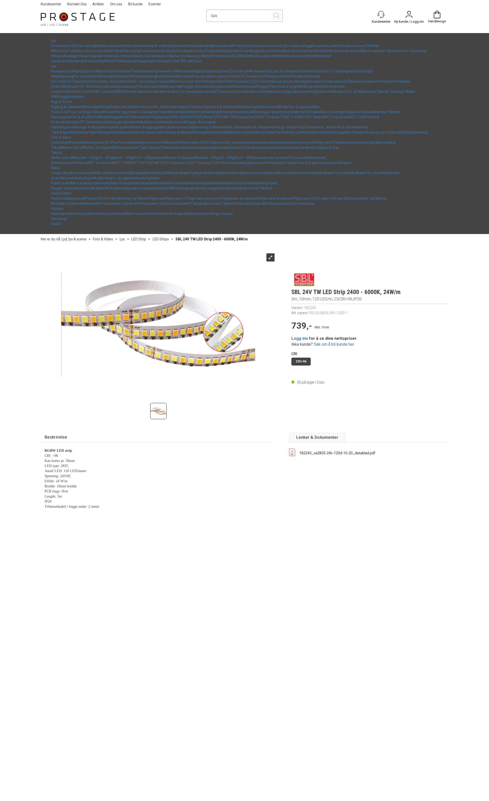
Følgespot (200, 71)
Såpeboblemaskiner (362, 81)
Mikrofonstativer (138, 214)
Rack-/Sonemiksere (151, 56)
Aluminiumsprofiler (186, 81)
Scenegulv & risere (268, 112)
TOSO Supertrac (241, 117)
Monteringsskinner (115, 117)
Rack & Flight (61, 193)
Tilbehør (372, 46)
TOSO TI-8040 (291, 117)
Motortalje (90, 107)
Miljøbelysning (62, 76)
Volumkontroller (166, 61)
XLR (86, 188)
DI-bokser (91, 61)
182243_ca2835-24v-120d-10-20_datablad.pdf (337, 453)
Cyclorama (238, 71)
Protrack (372, 117)
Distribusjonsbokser (121, 86)
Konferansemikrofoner (341, 51)
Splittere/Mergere (330, 92)
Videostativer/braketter (297, 147)
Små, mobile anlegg (295, 46)
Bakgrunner (349, 71)
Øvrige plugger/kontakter (216, 188)
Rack (55, 198)
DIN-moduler (103, 92)
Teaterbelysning (144, 71)
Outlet (56, 224)
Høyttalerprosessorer (291, 56)
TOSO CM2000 (181, 117)
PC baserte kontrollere (233, 92)
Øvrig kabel (150, 178)
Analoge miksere (77, 56)
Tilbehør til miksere (182, 56)
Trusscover (298, 158)
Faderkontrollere (148, 92)
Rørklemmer (195, 112)
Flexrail (94, 117)
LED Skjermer (214, 142)
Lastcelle (126, 107)
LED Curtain (248, 76)
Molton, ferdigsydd (98, 147)
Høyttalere (133, 46)
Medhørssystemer (110, 46)
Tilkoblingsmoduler (206, 203)
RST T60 (137, 163)
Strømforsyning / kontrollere (105, 81)
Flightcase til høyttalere (241, 198)
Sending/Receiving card (297, 142)
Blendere (185, 71)
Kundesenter (51, 4)
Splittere (106, 61)
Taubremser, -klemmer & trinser (330, 127)
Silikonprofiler (213, 81)
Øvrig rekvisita (315, 86)
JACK (93, 188)
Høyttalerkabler (235, 173)
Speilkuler (300, 76)
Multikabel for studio (366, 173)
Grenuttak (174, 86)
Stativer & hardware (245, 147)
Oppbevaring (417, 132)
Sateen (159, 158)
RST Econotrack (337, 117)
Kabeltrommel (173, 122)
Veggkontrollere (71, 97)
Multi (102, 188)
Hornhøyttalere (195, 46)
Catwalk (247, 112)
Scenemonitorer (266, 46)
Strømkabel (180, 183)
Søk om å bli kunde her (334, 344)
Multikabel (143, 183)
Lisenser (208, 92)
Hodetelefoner (319, 56)
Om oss (116, 4)
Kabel (161, 86)
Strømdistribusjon (65, 86)
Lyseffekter (283, 76)
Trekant (97, 112)
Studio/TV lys (329, 71)
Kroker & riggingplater (148, 127)
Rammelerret (192, 142)
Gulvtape (104, 132)
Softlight (366, 71)
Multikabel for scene (334, 173)
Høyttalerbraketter (93, 214)
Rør (182, 112)
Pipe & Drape (307, 163)
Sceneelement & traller (301, 112)
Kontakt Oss (77, 4)
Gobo (283, 86)
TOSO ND (220, 117)
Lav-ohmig (86, 46)
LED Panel (266, 76)
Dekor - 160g (123, 158)
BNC (173, 188)
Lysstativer (269, 147)
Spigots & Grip (327, 147)
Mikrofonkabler (287, 173)
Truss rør (75, 112)
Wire (316, 107)
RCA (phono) (116, 188)
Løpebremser (176, 127)
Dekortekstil (316, 158)
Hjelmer (362, 127)
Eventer (154, 4)
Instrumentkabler (261, 173)
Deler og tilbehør (136, 198)
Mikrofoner (60, 51)
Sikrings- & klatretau (288, 127)
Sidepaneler (181, 203)
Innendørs (108, 76)
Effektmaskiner (236, 81)
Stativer (57, 209)
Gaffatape (80, 132)
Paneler (92, 198)
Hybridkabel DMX (158, 173)
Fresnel (163, 71)
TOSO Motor (203, 117)
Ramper (380, 112)
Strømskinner (141, 117)
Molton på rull (72, 147)
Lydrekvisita (60, 61)
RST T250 (358, 117)
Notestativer (200, 214)
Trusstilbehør (168, 112)
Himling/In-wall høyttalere (162, 46)
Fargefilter (295, 86)
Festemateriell (267, 107)
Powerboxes (147, 86)
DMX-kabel (102, 173)
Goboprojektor (204, 76)
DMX (117, 92)
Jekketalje (177, 107)
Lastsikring (333, 132)
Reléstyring (276, 92)
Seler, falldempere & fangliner (248, 127)
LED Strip (58, 81)
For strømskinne (87, 76)
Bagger (263, 86)
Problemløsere (125, 61)
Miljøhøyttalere (219, 46)
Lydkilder (204, 56)
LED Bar (233, 76)
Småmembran (288, 51)
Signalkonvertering (301, 92)
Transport (359, 132)
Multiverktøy (215, 132)
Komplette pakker (325, 46)
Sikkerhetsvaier (244, 86)
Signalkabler (95, 178)
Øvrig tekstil (279, 158)
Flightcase (324, 142)
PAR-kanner (256, 71)
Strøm (165, 188)
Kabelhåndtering (243, 107)
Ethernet (128, 92)
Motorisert (173, 142)
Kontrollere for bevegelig (181, 92)
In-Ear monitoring (413, 51)
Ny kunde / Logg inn (409, 21)
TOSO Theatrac (267, 117)
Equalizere (265, 56)
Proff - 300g (143, 158)
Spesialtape (120, 132)
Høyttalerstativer (64, 214)
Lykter (346, 132)
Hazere (278, 81)
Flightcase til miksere (276, 198)
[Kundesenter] (381, 14)
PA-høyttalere (242, 46)
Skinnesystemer (126, 147)
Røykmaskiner (313, 81)
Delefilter (249, 56)
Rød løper (278, 163)
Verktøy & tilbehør (178, 132)
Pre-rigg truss (125, 112)
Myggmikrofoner (263, 51)
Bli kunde (135, 4)
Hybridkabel (161, 183)
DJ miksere (126, 56)
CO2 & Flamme (261, 81)
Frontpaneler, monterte (118, 203)
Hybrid (113, 71)
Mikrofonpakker (373, 51)
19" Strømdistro (92, 86)
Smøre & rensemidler (147, 132)
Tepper (291, 163)
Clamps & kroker (216, 107)
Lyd (53, 41)
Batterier (77, 61)
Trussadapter (147, 112)
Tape (92, 132)
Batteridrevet (218, 71)
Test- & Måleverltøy (360, 92)
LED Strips (73, 81)
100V (74, 46)
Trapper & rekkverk (359, 112)
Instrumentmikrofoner (158, 51)
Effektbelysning (143, 76)
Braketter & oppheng (296, 107)
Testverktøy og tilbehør (293, 132)
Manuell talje (109, 107)
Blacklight (185, 76)
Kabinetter (91, 203)
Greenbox (262, 158)
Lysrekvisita (223, 86)
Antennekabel (81, 173)
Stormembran (311, 51)
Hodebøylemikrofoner (232, 51)
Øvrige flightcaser (346, 198)
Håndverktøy (264, 132)
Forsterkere (60, 46)
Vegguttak (145, 61)
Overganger (186, 188)
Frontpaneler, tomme (154, 203)
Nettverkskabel (73, 178)
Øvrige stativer (221, 214)
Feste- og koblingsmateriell (149, 81)
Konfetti (393, 81)
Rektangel (213, 112)
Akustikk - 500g (85, 158)
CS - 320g (105, 158)
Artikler (98, 4)
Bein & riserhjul (332, 112)
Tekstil (56, 147)
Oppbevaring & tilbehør (205, 127)
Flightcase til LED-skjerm (312, 198)
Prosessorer (221, 56)
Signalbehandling (382, 142)
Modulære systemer (67, 203)
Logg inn (299, 338)
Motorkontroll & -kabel (151, 107)
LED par (272, 71)
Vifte (383, 81)
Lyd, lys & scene (74, 239)
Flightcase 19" (177, 198)
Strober (314, 76)
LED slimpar (287, 71)
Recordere (259, 92)
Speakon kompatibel (143, 188)
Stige (87, 112)
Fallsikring (59, 127)
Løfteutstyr (194, 107)
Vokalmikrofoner (127, 51)
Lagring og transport (383, 132)
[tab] (56, 437)
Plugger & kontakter (198, 86)
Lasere (221, 76)
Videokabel (309, 173)
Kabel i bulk (60, 183)
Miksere (57, 56)
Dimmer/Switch (80, 92)
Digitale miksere (104, 56)
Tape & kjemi (61, 132)
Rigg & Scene (61, 102)
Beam (103, 71)
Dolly (403, 132)
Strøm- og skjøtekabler (123, 178)
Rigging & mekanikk (66, 107)
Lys (53, 66)
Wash (76, 71)
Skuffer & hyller (110, 198)
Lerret (160, 142)
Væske (405, 81)
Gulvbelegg (240, 163)
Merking (199, 132)
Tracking (396, 92)
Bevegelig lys (61, 71)
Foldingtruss (231, 112)
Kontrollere (293, 81)
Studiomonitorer (353, 46)
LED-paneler (234, 142)
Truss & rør (59, 112)
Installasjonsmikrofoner (195, 51)
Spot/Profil (89, 71)
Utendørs (123, 76)
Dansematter (259, 163)
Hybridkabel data (209, 173)
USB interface (190, 61)
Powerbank (336, 86)
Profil (173, 71)
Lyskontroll (59, 92)
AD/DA (236, 56)
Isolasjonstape (217, 147)
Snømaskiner (335, 81)
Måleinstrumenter (239, 132)
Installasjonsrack (72, 198)
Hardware (252, 142)
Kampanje (59, 219)
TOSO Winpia (313, 117)
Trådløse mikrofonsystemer (91, 51)
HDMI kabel (135, 173)
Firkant (108, 112)
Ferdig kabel (60, 173)
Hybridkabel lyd (184, 173)
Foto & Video (61, 137)
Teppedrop (160, 117)
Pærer (274, 86)
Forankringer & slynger (85, 127)
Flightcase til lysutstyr (205, 198)
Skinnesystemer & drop (69, 117)
